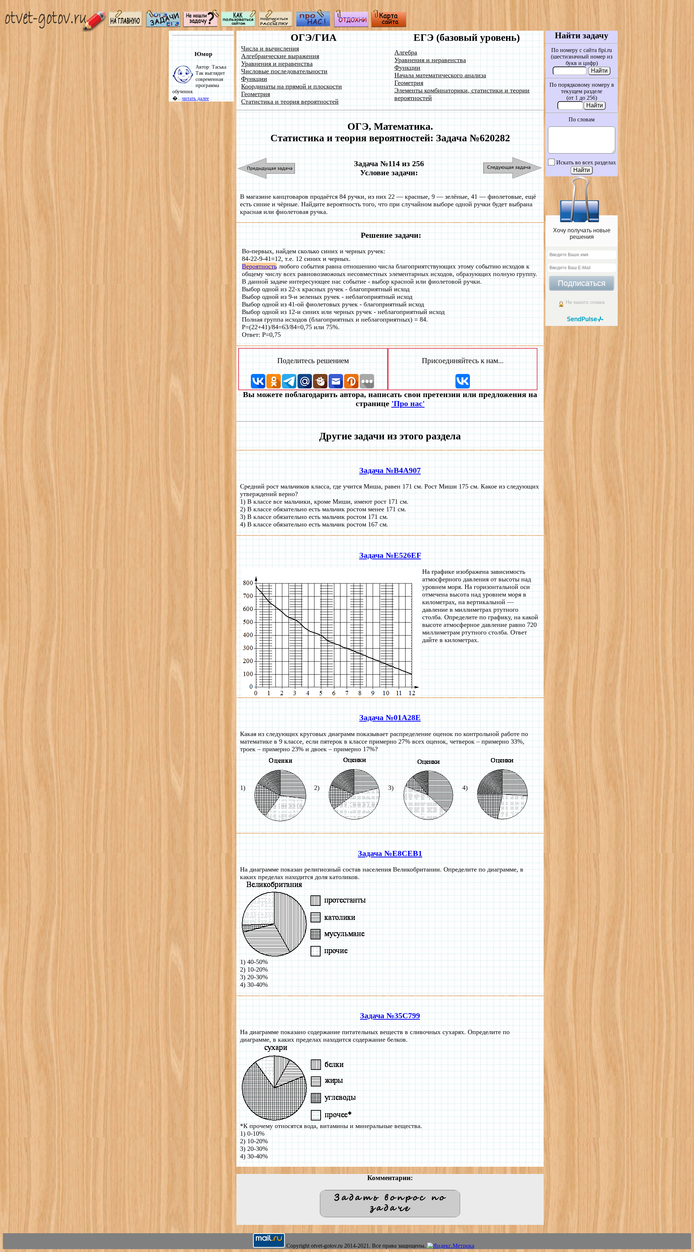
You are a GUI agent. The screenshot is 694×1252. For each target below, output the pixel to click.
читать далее (195, 98)
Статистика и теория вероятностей (290, 101)
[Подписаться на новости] (276, 25)
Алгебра (405, 52)
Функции (254, 78)
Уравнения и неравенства (277, 63)
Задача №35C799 (390, 1015)
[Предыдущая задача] (266, 168)
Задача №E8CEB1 (390, 853)
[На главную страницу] (126, 25)
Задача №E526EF (390, 555)
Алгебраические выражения (280, 56)
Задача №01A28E (390, 717)
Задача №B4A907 (390, 470)
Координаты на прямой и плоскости (291, 86)
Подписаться (581, 283)
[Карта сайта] (389, 25)
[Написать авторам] (201, 25)
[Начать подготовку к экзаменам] (163, 25)
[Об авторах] (314, 25)
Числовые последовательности (284, 71)
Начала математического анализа (440, 75)
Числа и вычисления (270, 48)
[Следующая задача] (513, 168)
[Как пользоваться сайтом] (238, 25)
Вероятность (259, 266)
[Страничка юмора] (351, 25)
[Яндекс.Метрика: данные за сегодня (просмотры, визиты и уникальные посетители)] (450, 1246)
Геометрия (255, 94)
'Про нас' (408, 403)
